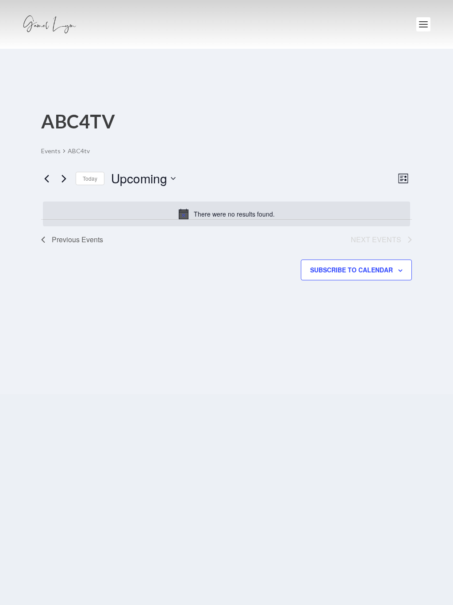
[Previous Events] (46, 178)
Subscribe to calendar (351, 269)
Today (90, 178)
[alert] (226, 214)
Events (51, 151)
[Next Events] (63, 178)
